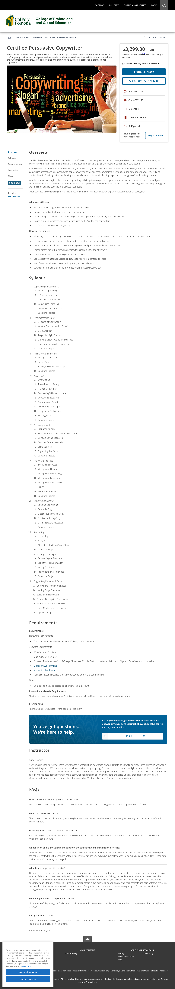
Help (120, 959)
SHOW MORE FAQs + (39, 930)
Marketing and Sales (40, 37)
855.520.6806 (14, 196)
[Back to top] (87, 949)
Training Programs (22, 37)
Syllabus (12, 158)
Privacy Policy (91, 982)
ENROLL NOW (144, 72)
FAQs (10, 176)
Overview (12, 152)
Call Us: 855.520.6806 (155, 37)
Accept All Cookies (28, 972)
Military (121, 953)
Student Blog (147, 953)
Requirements (15, 164)
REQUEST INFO (155, 135)
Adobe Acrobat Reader (44, 670)
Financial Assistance (126, 956)
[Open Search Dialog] (164, 5)
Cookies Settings (28, 979)
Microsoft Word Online (45, 665)
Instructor (13, 170)
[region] (27, 964)
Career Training (70, 953)
